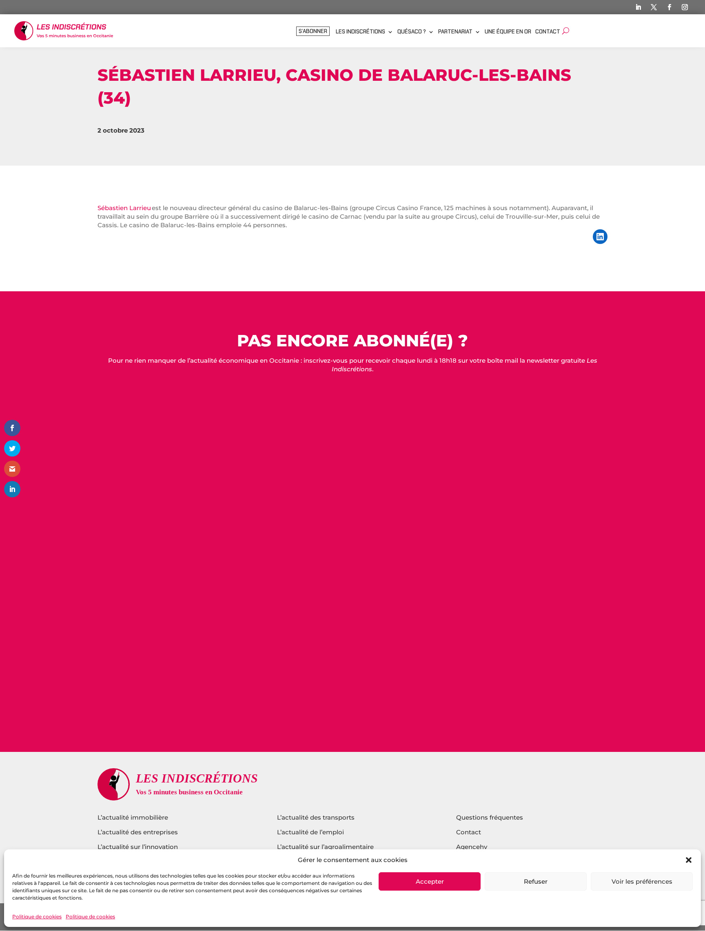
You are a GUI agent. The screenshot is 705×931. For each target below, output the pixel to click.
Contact (547, 32)
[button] (689, 860)
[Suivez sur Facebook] (669, 7)
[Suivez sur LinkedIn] (638, 7)
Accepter (430, 881)
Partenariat (455, 32)
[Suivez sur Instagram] (684, 7)
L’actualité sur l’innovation (138, 847)
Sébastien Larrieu (124, 208)
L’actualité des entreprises (138, 832)
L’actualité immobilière (134, 817)
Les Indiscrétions (360, 32)
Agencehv (471, 847)
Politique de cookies (37, 916)
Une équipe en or (508, 32)
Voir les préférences (642, 881)
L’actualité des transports (316, 817)
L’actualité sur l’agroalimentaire (325, 847)
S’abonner (313, 32)
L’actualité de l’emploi (310, 832)
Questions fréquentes (489, 817)
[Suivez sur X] (653, 7)
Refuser (536, 881)
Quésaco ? (411, 32)
